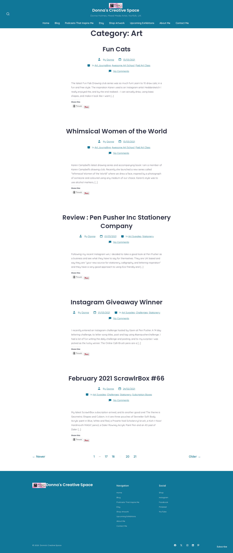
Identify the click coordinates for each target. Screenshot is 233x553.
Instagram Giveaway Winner (116, 302)
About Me (165, 22)
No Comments (121, 71)
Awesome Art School (123, 65)
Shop (161, 492)
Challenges (142, 312)
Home (46, 22)
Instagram (163, 497)
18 (113, 456)
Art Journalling (103, 65)
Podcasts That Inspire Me (79, 22)
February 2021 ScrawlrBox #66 (116, 378)
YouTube (162, 511)
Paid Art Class (143, 65)
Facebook (163, 502)
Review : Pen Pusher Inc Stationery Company (116, 221)
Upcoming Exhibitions (142, 22)
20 (127, 456)
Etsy (101, 22)
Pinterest (163, 507)
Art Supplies (134, 236)
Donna (110, 59)
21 (135, 456)
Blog (57, 22)
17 (106, 456)
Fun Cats (117, 49)
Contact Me (182, 22)
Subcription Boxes (142, 394)
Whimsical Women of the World (116, 131)
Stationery (148, 236)
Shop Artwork (117, 22)
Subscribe (222, 546)
